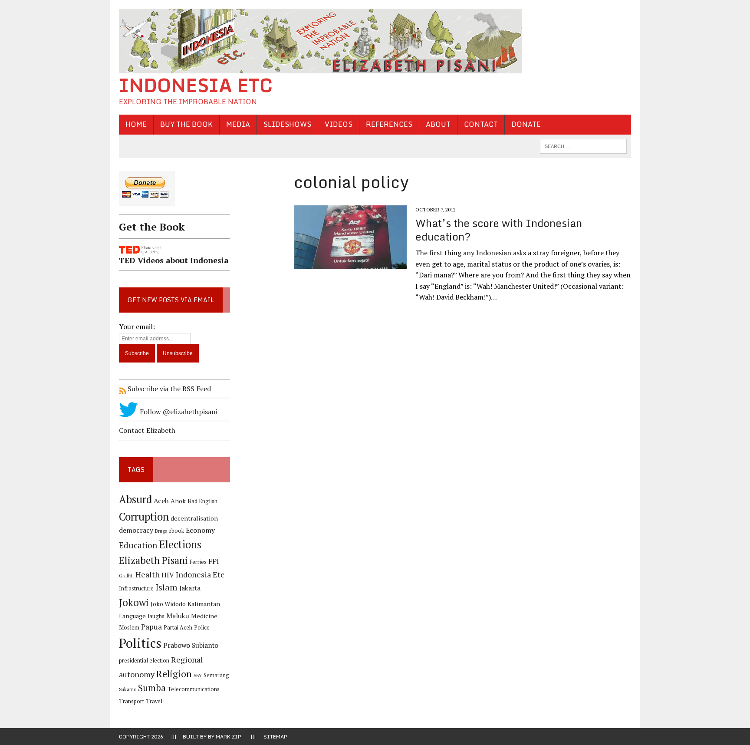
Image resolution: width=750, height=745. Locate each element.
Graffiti (126, 576)
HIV (167, 575)
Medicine (204, 616)
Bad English (202, 501)
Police (202, 627)
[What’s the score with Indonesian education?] (350, 263)
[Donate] (174, 207)
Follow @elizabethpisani (177, 411)
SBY (198, 675)
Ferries (198, 562)
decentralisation (194, 518)
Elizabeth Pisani (153, 560)
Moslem (129, 627)
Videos (338, 124)
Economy (200, 530)
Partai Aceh (178, 627)
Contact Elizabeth (147, 430)
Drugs (161, 531)
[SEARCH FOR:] (583, 145)
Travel (154, 701)
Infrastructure (136, 588)
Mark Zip (228, 736)
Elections (180, 544)
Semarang (216, 675)
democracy (136, 530)
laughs (156, 616)
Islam (166, 587)
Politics (140, 643)
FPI (213, 561)
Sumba (152, 688)
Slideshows (287, 124)
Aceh (161, 500)
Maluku (177, 615)
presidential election (144, 660)
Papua (151, 627)
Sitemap (275, 736)
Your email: (137, 326)
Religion (174, 673)
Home (136, 124)
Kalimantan (204, 604)
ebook (176, 530)
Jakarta (190, 588)
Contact (481, 124)
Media (238, 124)
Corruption (144, 516)
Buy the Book (186, 124)
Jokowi (134, 602)
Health (147, 574)
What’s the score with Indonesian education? (498, 229)
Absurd (135, 499)
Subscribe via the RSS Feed (168, 388)
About (438, 124)
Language (132, 616)
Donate (526, 124)
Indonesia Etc (200, 574)
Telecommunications (194, 689)
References (389, 124)
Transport (131, 701)
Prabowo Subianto (190, 645)
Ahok (178, 501)
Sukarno (127, 689)
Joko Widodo (168, 604)
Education (138, 545)
